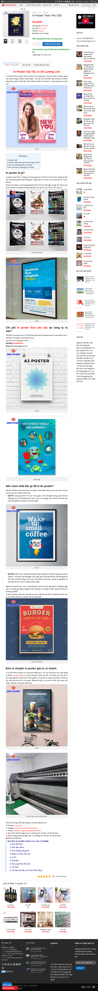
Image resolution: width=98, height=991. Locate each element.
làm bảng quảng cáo (83, 371)
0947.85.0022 (88, 38)
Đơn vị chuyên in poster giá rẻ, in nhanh (20, 167)
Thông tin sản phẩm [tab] (11, 65)
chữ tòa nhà (81, 366)
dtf (86, 374)
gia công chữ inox (83, 350)
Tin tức (56, 5)
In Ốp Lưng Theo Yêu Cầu (20, 864)
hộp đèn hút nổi (85, 356)
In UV (21, 5)
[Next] (26, 24)
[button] (5, 35)
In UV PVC (63, 905)
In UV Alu (63, 929)
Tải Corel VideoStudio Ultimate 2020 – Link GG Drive (39, 955)
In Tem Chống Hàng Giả (19, 850)
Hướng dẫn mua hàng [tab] (41, 65)
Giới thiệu (79, 1)
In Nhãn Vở (14, 854)
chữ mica (80, 361)
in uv (52, 964)
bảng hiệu (87, 361)
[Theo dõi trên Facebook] (55, 1)
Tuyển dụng (93, 1)
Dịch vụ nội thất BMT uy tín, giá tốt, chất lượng (38, 948)
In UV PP (28, 905)
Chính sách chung (15, 985)
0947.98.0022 (8, 988)
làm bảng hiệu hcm (88, 348)
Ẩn (26, 156)
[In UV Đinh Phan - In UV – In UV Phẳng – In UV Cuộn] (8, 5)
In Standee (14, 860)
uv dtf (82, 374)
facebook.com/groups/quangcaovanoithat (27, 830)
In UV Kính (14, 867)
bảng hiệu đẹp (89, 363)
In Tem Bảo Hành (17, 847)
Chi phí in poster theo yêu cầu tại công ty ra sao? (23, 162)
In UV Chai (10, 905)
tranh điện (91, 374)
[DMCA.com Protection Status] (7, 971)
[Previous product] (93, 8)
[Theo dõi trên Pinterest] (65, 1)
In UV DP (11, 947)
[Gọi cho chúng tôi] (63, 1)
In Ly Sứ (13, 857)
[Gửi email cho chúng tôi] (61, 1)
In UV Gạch (28, 929)
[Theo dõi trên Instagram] (57, 1)
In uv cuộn (42, 28)
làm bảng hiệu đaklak (57, 974)
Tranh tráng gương (33, 5)
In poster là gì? (12, 160)
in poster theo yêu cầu (32, 327)
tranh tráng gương (83, 376)
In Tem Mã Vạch (16, 844)
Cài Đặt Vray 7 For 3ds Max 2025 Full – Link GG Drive (38, 969)
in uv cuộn (35, 841)
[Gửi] (94, 5)
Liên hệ (86, 1)
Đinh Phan (44, 26)
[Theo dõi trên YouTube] (69, 1)
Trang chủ (34, 12)
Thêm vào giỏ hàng (52, 44)
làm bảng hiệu (89, 368)
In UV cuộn (45, 12)
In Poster (19, 71)
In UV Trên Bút (10, 929)
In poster (41, 31)
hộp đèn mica (88, 358)
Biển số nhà (47, 5)
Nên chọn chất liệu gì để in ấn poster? (20, 165)
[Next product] (89, 8)
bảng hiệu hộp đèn (82, 343)
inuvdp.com (18, 825)
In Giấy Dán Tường (45, 929)
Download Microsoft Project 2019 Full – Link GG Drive (38, 962)
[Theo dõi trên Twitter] (59, 1)
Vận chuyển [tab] (26, 65)
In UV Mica (14, 870)
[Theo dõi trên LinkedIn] (67, 1)
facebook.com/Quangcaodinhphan (26, 828)
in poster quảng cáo (19, 675)
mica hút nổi (55, 969)
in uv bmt (61, 977)
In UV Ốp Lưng (45, 905)
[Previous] (6, 24)
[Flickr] (71, 1)
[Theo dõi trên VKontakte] (73, 1)
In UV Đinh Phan (26, 1)
